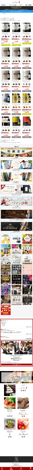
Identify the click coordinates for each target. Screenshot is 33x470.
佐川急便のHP (22, 9)
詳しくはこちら (29, 326)
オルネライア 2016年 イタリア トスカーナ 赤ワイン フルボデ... (16, 81)
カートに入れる (26, 43)
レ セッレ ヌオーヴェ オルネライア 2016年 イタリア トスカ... (26, 81)
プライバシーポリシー (16, 461)
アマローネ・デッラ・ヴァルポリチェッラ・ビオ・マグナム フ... (26, 104)
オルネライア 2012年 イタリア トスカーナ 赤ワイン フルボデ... (5, 58)
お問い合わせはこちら (17, 358)
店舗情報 (16, 459)
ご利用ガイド (16, 458)
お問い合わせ (16, 457)
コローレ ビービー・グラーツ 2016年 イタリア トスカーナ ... (26, 127)
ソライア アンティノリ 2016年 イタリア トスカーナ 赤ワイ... (5, 127)
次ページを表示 (17, 20)
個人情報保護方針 (29, 338)
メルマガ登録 (16, 460)
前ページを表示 (3, 20)
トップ (1, 13)
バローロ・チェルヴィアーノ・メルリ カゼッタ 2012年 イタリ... (26, 33)
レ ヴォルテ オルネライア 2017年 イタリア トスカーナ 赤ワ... (5, 104)
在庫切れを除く (11, 19)
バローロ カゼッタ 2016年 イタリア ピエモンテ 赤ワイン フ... (5, 33)
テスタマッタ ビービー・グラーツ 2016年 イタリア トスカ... (16, 127)
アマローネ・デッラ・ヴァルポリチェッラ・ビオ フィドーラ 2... (16, 104)
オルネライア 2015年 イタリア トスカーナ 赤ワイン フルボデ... (5, 81)
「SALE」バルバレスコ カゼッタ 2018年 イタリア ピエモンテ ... (16, 33)
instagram (17, 381)
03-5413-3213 (16, 357)
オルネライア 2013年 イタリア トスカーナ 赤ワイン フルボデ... (16, 58)
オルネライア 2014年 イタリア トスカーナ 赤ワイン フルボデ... (26, 58)
